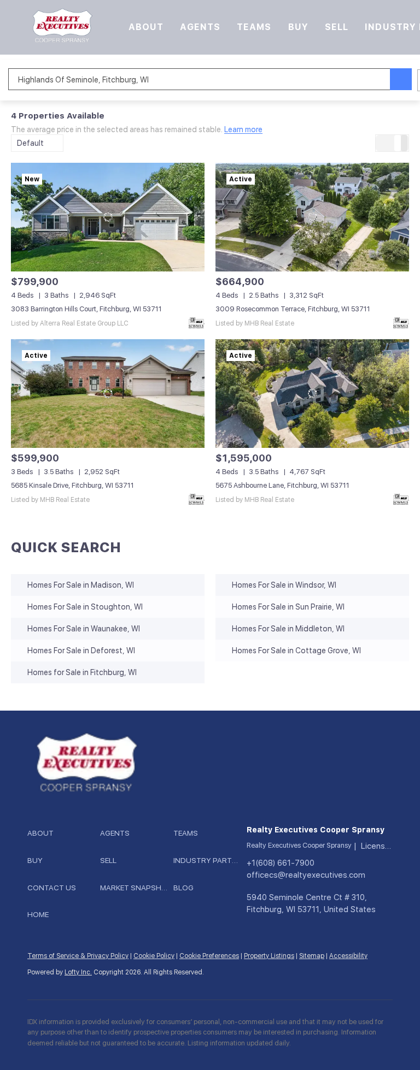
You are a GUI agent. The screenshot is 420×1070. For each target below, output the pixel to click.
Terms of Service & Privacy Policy (78, 956)
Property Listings (269, 956)
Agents (200, 27)
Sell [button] (336, 27)
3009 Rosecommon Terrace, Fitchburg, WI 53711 (292, 309)
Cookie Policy (153, 956)
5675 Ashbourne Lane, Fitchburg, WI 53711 (282, 485)
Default (30, 143)
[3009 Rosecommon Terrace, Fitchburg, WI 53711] (312, 217)
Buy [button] (298, 27)
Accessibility (348, 956)
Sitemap (311, 956)
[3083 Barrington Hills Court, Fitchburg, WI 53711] (108, 217)
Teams (254, 27)
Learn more (243, 130)
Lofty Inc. (78, 972)
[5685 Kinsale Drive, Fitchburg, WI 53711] (108, 393)
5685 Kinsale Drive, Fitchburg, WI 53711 (72, 485)
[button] (61, 27)
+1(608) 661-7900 (280, 863)
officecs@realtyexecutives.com (306, 875)
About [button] (146, 27)
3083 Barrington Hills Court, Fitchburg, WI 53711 (86, 309)
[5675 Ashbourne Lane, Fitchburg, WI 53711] (312, 393)
